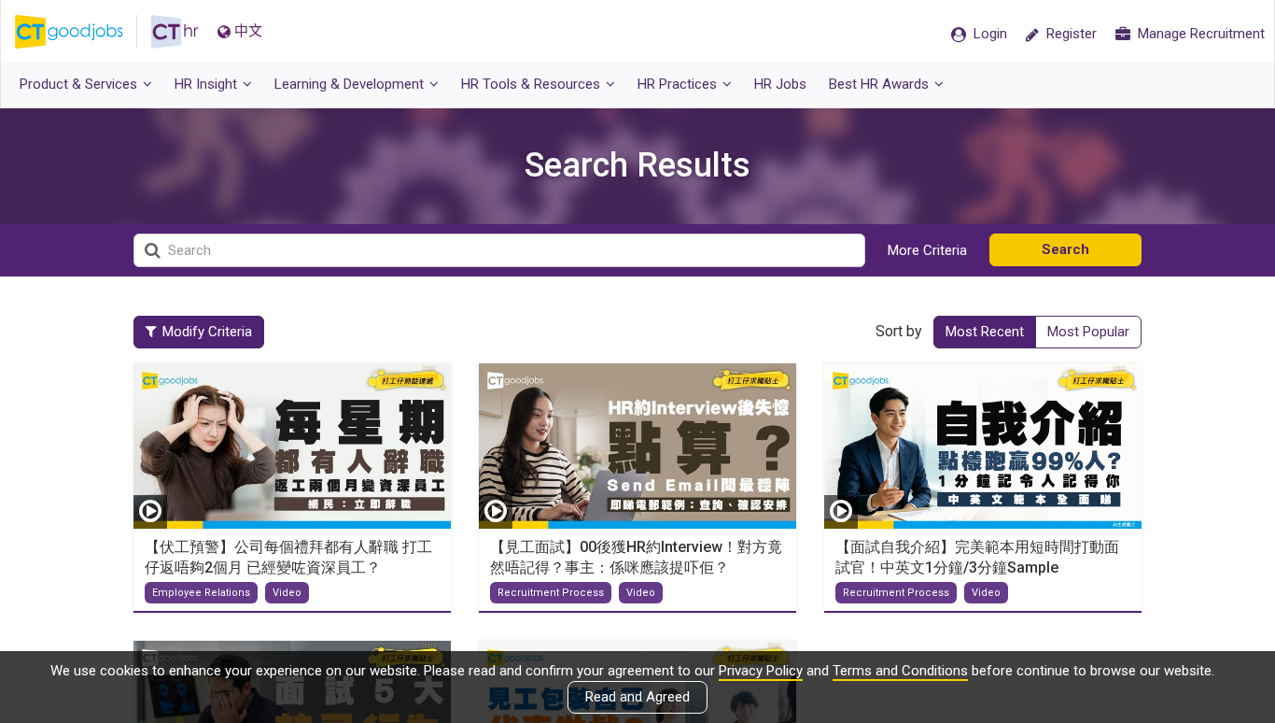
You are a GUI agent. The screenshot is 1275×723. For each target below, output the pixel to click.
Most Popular (1088, 331)
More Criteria (927, 250)
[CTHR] (175, 32)
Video (287, 593)
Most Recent (985, 331)
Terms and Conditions (900, 670)
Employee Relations (201, 593)
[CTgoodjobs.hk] (83, 32)
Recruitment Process (550, 593)
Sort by (899, 331)
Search (1065, 249)
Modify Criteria (207, 331)
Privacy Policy (761, 670)
